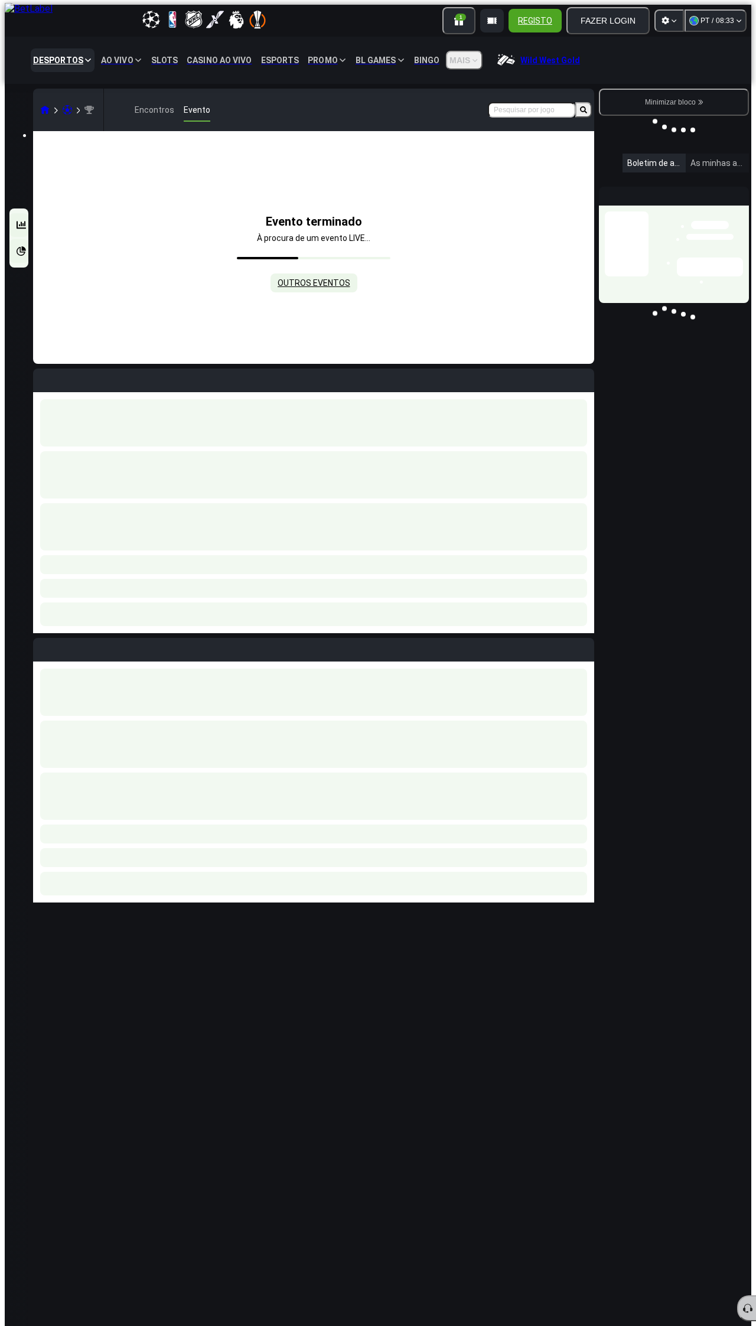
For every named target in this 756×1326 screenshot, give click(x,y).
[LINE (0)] (45, 110)
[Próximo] (69, 647)
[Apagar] (582, 647)
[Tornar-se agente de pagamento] (492, 20)
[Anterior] (42, 647)
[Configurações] (669, 20)
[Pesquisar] (583, 110)
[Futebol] (67, 110)
